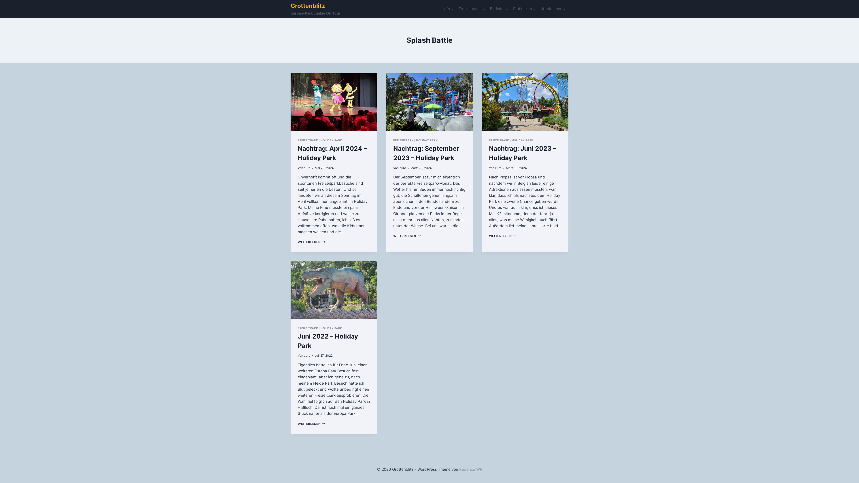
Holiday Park (331, 140)
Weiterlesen (311, 242)
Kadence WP (470, 469)
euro (307, 168)
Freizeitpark (308, 140)
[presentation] (334, 102)
